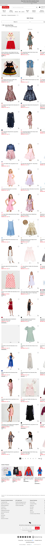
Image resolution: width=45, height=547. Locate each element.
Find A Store (32, 502)
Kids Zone (32, 512)
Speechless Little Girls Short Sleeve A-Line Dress (29, 346)
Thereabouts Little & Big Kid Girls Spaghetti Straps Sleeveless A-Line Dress (10, 425)
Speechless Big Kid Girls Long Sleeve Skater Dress (9, 132)
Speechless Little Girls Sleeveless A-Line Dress (9, 346)
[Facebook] (23, 537)
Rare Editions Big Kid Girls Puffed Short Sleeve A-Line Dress (29, 215)
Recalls (2, 513)
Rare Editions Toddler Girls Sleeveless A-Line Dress (29, 267)
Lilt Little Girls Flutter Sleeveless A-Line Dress (30, 188)
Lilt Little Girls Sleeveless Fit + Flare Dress (29, 163)
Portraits (31, 508)
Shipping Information (5, 510)
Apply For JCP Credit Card (20, 503)
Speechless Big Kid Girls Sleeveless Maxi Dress (9, 267)
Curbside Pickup (33, 503)
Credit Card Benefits (19, 505)
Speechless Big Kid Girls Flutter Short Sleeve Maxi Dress (29, 53)
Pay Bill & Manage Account (21, 502)
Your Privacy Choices (28, 540)
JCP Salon (32, 507)
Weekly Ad (32, 505)
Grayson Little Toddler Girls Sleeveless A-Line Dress (10, 292)
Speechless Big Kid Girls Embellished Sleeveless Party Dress (8, 319)
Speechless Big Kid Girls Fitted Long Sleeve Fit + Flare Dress (29, 452)
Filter (15, 22)
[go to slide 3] (29, 3)
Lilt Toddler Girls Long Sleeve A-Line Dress (9, 164)
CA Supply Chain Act (38, 540)
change (15, 26)
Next (39, 458)
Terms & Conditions (22, 544)
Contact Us (3, 507)
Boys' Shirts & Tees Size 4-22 (24, 495)
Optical (31, 510)
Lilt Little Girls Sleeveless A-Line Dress (9, 188)
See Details (30, 531)
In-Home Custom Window (35, 513)
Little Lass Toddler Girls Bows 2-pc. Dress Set (29, 400)
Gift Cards (3, 515)
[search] (37, 7)
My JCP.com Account (5, 503)
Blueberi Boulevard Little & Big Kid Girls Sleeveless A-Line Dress (29, 240)
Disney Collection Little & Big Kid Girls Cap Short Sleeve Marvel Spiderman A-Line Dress (10, 53)
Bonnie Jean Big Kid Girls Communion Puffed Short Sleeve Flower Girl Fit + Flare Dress (30, 292)
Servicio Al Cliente (4, 518)
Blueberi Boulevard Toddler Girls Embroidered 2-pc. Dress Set (9, 80)
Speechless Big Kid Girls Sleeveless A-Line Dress (9, 240)
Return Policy (3, 508)
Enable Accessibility (4, 5)
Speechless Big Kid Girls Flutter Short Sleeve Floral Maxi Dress (29, 132)
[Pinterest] (25, 537)
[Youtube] (28, 537)
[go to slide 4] (30, 3)
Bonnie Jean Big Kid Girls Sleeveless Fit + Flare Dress (10, 105)
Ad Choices (28, 544)
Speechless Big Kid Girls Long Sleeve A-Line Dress (10, 400)
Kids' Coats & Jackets (10, 495)
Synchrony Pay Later (5, 512)
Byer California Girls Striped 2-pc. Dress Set (30, 80)
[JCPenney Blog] (30, 537)
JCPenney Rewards (4, 505)
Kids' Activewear (17, 495)
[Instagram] (21, 537)
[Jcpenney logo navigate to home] (5, 7)
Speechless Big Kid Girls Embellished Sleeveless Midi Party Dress (28, 319)
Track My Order (4, 502)
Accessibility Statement (30, 542)
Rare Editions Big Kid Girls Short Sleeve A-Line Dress (10, 215)
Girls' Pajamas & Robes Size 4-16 (35, 495)
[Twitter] (18, 537)
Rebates (2, 516)
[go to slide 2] (28, 3)
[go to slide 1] (27, 3)
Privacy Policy (20, 540)
